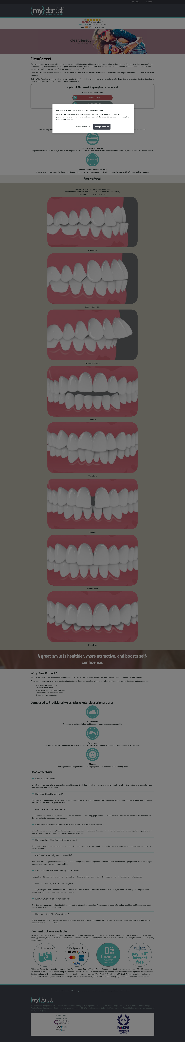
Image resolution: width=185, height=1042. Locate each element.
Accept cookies (102, 127)
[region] (93, 118)
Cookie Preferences (83, 126)
